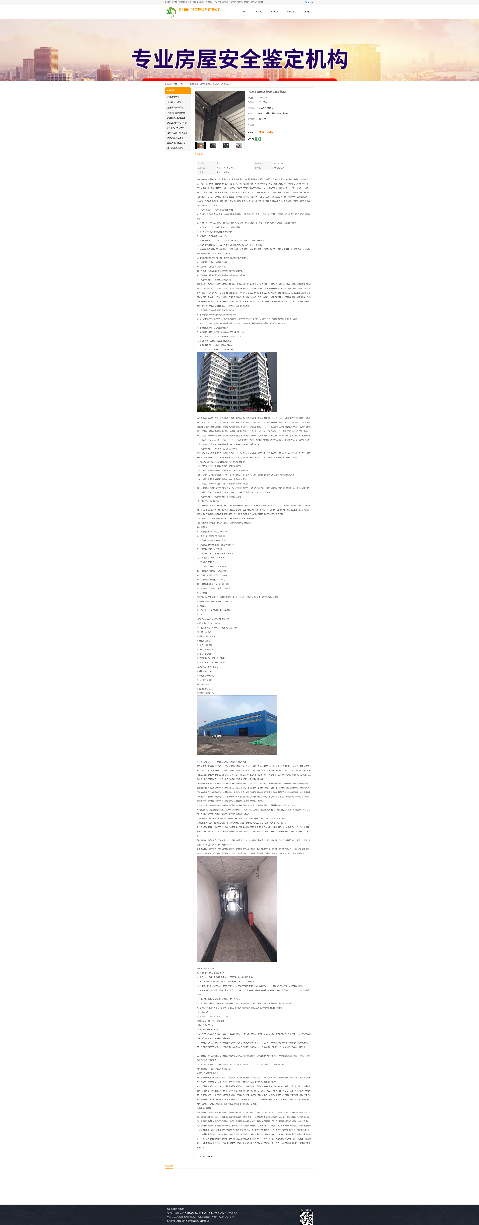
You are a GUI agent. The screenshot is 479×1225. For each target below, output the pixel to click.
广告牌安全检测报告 (176, 128)
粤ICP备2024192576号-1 (194, 1213)
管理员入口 (197, 1221)
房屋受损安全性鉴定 (176, 118)
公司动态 (290, 12)
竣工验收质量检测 (175, 148)
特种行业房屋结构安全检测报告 (181, 143)
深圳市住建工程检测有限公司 (214, 1213)
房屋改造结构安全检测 (177, 123)
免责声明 (189, 1221)
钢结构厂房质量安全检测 (178, 113)
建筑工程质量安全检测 (177, 133)
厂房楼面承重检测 (175, 138)
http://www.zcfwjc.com (205, 1156)
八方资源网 (180, 1221)
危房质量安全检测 (175, 108)
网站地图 (205, 1221)
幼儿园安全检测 (174, 102)
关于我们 (306, 12)
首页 (243, 12)
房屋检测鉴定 (193, 84)
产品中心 (258, 12)
